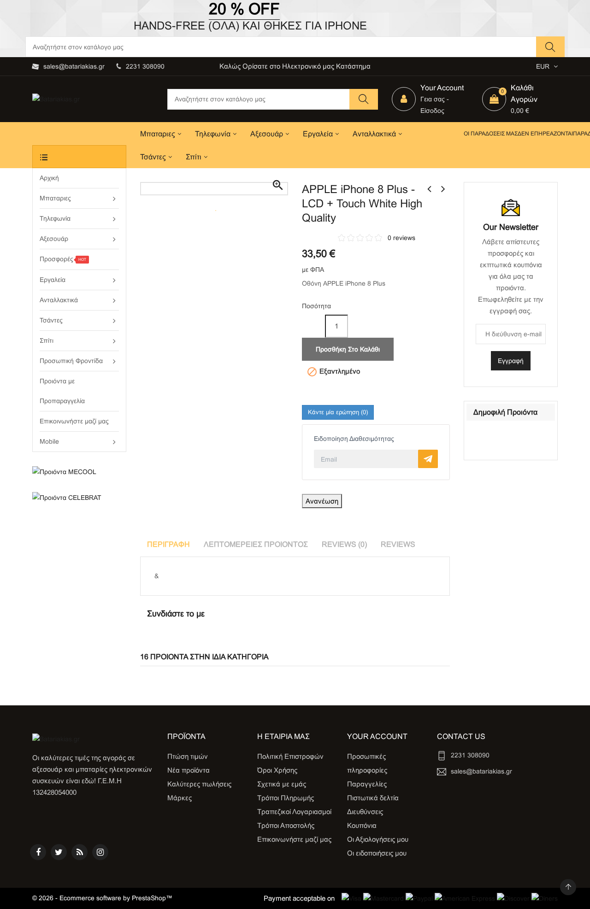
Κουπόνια (362, 825)
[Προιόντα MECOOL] (79, 472)
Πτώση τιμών (187, 756)
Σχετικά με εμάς (281, 784)
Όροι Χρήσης (277, 770)
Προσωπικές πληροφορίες (367, 763)
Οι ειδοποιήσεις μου (377, 853)
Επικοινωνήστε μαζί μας (294, 839)
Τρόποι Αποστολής (285, 825)
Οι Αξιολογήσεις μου (377, 839)
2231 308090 (145, 66)
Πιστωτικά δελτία (373, 798)
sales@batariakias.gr (74, 66)
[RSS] (79, 852)
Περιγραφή (168, 544)
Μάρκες (179, 798)
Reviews (398, 544)
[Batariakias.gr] (56, 738)
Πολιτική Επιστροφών (290, 756)
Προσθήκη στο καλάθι (348, 349)
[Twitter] (59, 852)
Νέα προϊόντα (188, 770)
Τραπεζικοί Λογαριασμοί (294, 811)
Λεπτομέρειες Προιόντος (256, 544)
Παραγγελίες (367, 784)
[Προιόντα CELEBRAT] (79, 498)
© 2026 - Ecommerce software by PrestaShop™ (102, 898)
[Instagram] (100, 852)
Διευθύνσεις (365, 811)
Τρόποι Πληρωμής (285, 798)
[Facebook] (38, 852)
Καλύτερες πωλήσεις (199, 784)
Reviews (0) (344, 544)
